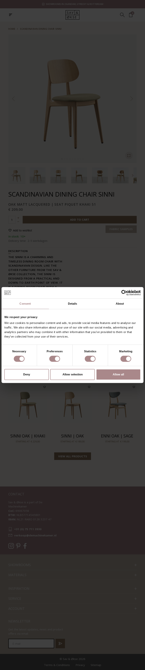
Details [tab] (72, 303)
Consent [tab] (25, 303)
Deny (26, 374)
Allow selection (72, 374)
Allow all (118, 374)
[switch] (54, 359)
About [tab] (120, 303)
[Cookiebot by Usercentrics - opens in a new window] (124, 293)
